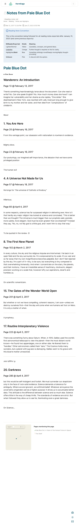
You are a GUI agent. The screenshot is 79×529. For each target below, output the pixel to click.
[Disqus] (39, 490)
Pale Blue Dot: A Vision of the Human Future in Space (53, 430)
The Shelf (39, 433)
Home (5, 21)
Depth (10, 427)
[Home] (72, 513)
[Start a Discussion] (72, 522)
